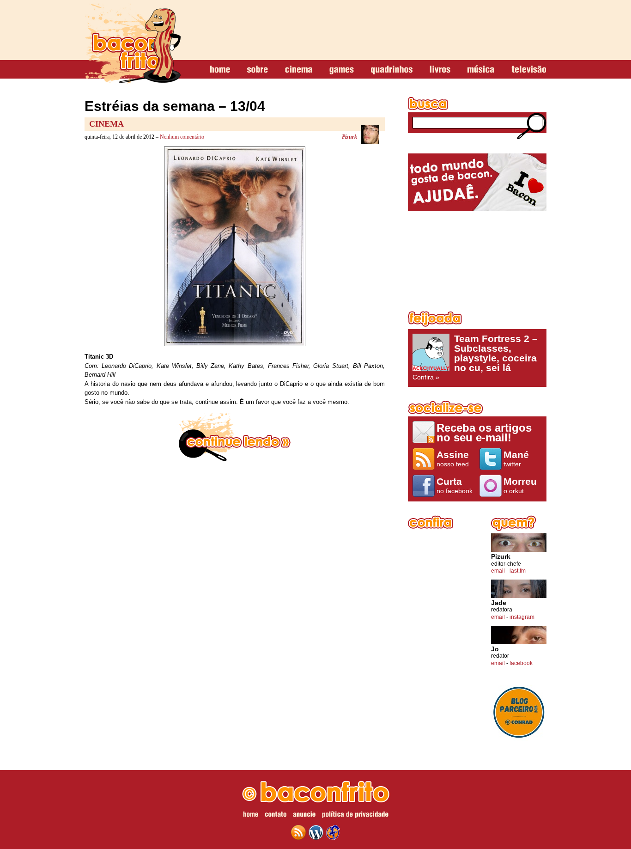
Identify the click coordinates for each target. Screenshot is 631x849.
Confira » (475, 357)
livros (440, 69)
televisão (528, 69)
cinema (298, 69)
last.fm (518, 571)
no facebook (455, 485)
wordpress (316, 832)
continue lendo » (235, 437)
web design (333, 832)
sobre (257, 69)
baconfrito (133, 43)
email (498, 571)
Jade (498, 602)
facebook (521, 663)
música (480, 69)
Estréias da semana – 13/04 (175, 106)
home (220, 69)
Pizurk (349, 137)
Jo (495, 649)
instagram (522, 617)
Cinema (106, 123)
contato (275, 815)
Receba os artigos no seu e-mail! (484, 432)
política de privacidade (355, 815)
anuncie (304, 815)
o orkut (520, 485)
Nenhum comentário (182, 137)
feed (298, 832)
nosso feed (453, 458)
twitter (516, 458)
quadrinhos (392, 69)
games (341, 69)
